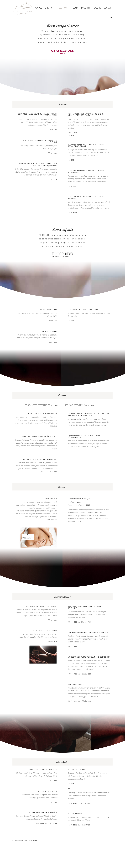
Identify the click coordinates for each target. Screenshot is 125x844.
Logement (86, 8)
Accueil (38, 8)
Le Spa (75, 8)
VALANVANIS (33, 840)
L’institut (49, 8)
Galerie (97, 8)
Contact (108, 8)
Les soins (63, 8)
